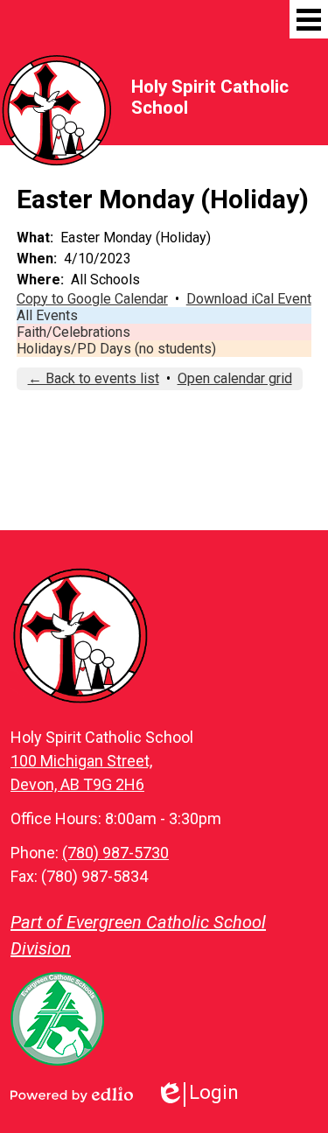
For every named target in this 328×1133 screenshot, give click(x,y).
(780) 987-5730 (115, 852)
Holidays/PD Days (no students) (116, 348)
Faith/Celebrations (73, 332)
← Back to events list (93, 378)
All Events (47, 315)
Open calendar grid (235, 378)
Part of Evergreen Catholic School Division (138, 935)
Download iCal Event (248, 298)
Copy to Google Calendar (92, 298)
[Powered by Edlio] (71, 1094)
